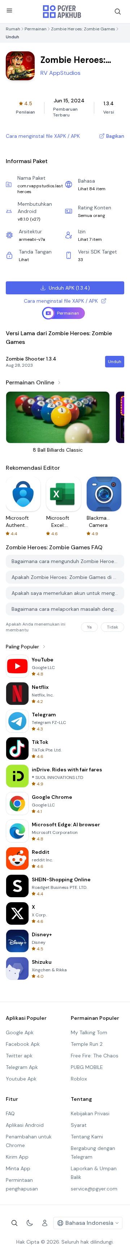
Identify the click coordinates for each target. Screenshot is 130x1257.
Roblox (79, 1078)
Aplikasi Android (25, 1125)
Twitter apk (19, 1055)
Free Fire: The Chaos (94, 1055)
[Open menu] (9, 10)
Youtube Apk (21, 1078)
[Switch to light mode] (29, 1223)
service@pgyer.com (94, 1188)
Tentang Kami (87, 1136)
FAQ (10, 1113)
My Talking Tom (89, 1032)
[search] (117, 11)
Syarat (79, 1125)
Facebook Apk (23, 1044)
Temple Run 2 (87, 1044)
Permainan (68, 313)
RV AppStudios (60, 73)
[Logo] (62, 11)
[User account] (44, 1223)
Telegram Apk (22, 1067)
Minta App (18, 1168)
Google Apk (20, 1032)
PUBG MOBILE (87, 1067)
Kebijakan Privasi (90, 1113)
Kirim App (17, 1157)
